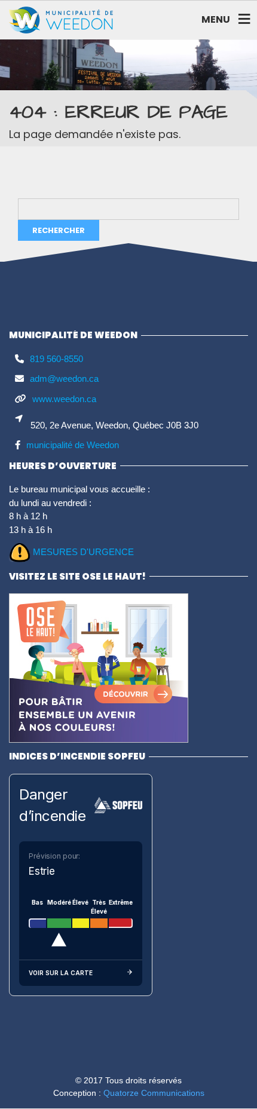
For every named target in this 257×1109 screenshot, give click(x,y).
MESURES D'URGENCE (83, 552)
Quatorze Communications (153, 1093)
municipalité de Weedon (72, 445)
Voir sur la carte (61, 972)
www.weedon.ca (64, 399)
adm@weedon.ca (64, 378)
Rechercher (58, 230)
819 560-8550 (56, 359)
